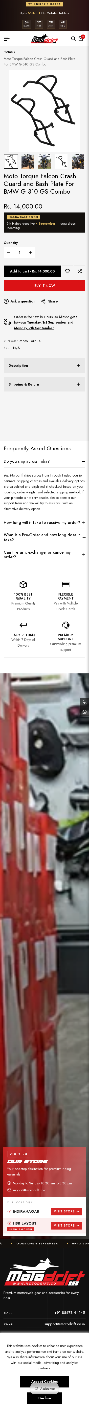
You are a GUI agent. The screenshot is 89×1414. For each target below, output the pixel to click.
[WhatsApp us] (84, 711)
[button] (67, 271)
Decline (44, 1398)
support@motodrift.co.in (29, 1190)
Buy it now (44, 285)
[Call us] (84, 702)
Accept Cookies (44, 1381)
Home (8, 51)
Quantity (11, 242)
